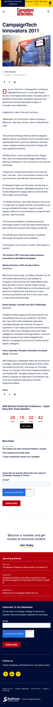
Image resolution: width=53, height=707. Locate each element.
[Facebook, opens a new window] (4, 82)
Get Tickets (26, 426)
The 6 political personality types (16, 452)
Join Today (26, 545)
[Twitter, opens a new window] (18, 674)
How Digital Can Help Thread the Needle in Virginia (24, 448)
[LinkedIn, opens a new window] (15, 82)
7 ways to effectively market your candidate (21, 456)
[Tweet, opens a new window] (10, 82)
